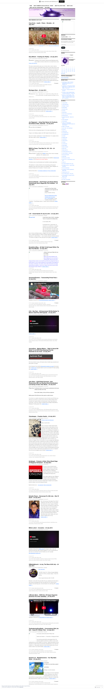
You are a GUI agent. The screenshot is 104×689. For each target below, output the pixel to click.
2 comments (45, 58)
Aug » (64, 73)
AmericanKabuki (39, 206)
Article (33, 49)
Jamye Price (64, 129)
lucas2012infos (40, 26)
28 (74, 71)
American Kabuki (64, 102)
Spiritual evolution (40, 52)
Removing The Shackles (65, 154)
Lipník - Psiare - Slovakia (50, 51)
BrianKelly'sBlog (31, 272)
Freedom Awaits (44, 455)
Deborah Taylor (64, 112)
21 (74, 70)
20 (72, 70)
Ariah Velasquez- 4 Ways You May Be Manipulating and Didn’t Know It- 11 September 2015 (67, 83)
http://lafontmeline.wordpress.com (34, 553)
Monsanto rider (34, 367)
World (45, 52)
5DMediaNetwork (39, 589)
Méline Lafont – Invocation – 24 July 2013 (41, 528)
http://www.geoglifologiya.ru (54, 45)
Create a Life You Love (33, 63)
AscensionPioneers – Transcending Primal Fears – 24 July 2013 (43, 278)
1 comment (45, 215)
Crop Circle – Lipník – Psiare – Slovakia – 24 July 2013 (41, 23)
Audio (36, 588)
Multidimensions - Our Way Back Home (35, 684)
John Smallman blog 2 (65, 134)
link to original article (52, 170)
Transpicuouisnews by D (65, 172)
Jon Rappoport (47, 142)
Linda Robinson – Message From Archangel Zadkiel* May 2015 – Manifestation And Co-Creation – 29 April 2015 (68, 86)
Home (31, 5)
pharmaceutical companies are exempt (47, 366)
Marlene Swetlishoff (65, 146)
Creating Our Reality (39, 84)
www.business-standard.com (43, 170)
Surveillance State (35, 144)
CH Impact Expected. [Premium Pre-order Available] (50, 622)
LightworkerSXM (64, 140)
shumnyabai (41, 45)
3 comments (45, 660)
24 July (34, 51)
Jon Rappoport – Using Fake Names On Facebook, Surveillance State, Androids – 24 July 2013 (43, 122)
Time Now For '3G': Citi (33, 177)
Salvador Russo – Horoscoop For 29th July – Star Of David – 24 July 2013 (44, 496)
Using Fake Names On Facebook (44, 144)
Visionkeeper (37, 457)
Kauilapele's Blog (64, 137)
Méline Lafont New (65, 149)
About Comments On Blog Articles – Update (43, 5)
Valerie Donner (64, 177)
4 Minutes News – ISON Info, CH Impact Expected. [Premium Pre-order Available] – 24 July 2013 (43, 595)
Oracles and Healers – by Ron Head (67, 153)
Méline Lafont (41, 548)
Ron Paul (55, 339)
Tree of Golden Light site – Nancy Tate (67, 173)
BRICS (44, 153)
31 (66, 72)
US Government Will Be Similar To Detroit (45, 340)
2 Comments (56, 83)
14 (74, 69)
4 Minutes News (38, 622)
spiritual (35, 52)
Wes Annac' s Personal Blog (66, 179)
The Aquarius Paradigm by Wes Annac (67, 163)
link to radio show (42, 569)
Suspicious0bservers (42, 617)
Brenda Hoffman (64, 107)
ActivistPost (38, 376)
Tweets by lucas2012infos (64, 77)
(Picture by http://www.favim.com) (48, 420)
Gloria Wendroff (64, 121)
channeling (38, 241)
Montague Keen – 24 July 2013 (37, 90)
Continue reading (47, 81)
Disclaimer (47, 7)
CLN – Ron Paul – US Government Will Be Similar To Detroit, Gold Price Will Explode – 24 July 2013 (44, 311)
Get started (62, 1)
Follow (63, 47)
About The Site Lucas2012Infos (36, 7)
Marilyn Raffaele (64, 145)
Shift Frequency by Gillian (66, 157)
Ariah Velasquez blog (65, 104)
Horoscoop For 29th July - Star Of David (48, 522)
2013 (32, 51)
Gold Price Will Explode (48, 339)
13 (72, 69)
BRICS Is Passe (38, 176)
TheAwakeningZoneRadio (33, 653)
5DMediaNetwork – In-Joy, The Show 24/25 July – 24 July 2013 (44, 565)
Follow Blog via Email (66, 39)
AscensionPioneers (39, 304)
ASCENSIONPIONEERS (43, 300)
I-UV (36, 242)
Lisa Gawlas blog (64, 143)
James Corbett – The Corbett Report (67, 128)
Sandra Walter (64, 156)
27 (72, 71)
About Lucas (70, 5)
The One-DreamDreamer (65, 167)
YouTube (30, 273)
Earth (45, 51)
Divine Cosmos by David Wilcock (67, 113)
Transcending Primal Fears (50, 305)
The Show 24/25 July (41, 590)
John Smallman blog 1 (65, 132)
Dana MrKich (45, 84)
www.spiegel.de (40, 484)
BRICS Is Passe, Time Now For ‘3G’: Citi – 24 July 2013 (42, 149)
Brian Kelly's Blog (64, 109)
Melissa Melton (48, 376)
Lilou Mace (63, 142)
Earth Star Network (65, 115)
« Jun (62, 73)
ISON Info (36, 624)
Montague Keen (44, 116)
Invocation (52, 558)
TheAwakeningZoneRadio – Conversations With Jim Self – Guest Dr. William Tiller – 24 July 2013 (44, 629)
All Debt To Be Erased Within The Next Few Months (44, 270)
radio (40, 588)
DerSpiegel (38, 490)
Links (35, 49)
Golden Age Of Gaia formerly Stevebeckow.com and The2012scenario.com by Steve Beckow (68, 123)
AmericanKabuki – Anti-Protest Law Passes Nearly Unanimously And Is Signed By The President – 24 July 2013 (43, 183)
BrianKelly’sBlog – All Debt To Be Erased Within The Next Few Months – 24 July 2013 (44, 247)
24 (66, 71)
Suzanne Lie (56, 684)
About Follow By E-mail (60, 5)
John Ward (52, 410)
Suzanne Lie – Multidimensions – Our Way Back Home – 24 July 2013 (42, 658)
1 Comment (56, 240)
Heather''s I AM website (65, 126)
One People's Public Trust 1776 (66, 151)
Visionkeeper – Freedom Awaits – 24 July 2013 (42, 416)
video (40, 269)
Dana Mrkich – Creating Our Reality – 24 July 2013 (43, 57)
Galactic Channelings (65, 119)
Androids (37, 142)
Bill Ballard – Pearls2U (65, 105)
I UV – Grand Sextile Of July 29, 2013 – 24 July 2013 (43, 213)
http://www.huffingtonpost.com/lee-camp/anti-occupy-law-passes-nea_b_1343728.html (51, 197)
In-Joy (49, 589)
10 (66, 69)
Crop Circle (38, 51)
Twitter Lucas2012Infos (66, 75)
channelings (37, 115)
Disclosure (42, 51)
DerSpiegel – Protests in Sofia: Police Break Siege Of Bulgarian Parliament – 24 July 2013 (43, 461)
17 (66, 70)
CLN (37, 339)
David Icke (63, 110)
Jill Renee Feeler (64, 131)
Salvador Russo (31, 523)
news (33, 52)
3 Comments (56, 681)
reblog (38, 49)
